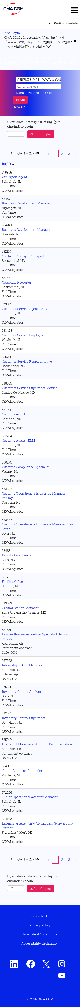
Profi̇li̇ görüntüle (66, 23)
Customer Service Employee (23, 335)
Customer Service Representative (27, 361)
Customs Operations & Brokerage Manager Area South (37, 526)
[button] (66, 10)
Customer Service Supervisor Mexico (29, 388)
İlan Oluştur (42, 134)
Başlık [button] (7, 163)
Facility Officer (13, 581)
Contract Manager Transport (23, 256)
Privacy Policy (40, 925)
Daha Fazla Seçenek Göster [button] (36, 93)
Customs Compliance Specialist (25, 467)
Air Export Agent (14, 177)
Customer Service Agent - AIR (24, 309)
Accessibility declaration (40, 943)
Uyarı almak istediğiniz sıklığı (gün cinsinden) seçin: (34, 124)
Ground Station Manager (20, 608)
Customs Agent (13, 414)
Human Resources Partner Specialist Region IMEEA (35, 636)
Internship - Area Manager (22, 665)
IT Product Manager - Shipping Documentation (37, 744)
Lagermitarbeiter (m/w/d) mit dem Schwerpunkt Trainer (38, 825)
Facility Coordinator (17, 555)
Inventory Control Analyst (21, 691)
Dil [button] (45, 23)
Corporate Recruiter (16, 282)
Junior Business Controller (22, 770)
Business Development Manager (26, 203)
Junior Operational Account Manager (30, 797)
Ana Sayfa (12, 33)
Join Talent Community (40, 934)
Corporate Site (40, 916)
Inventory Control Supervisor (23, 718)
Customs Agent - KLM (18, 440)
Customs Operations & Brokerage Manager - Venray (35, 495)
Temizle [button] (19, 107)
